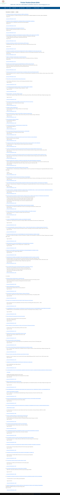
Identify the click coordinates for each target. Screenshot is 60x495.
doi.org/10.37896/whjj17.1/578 (11, 396)
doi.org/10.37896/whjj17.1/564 (11, 284)
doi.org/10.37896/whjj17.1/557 (11, 231)
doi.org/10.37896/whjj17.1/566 (11, 298)
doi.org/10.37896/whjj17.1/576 (11, 379)
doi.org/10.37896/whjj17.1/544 (11, 146)
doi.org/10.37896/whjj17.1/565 (11, 291)
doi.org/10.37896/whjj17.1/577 (11, 387)
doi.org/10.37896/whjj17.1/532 (11, 69)
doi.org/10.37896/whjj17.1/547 (11, 165)
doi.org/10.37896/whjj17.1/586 (11, 458)
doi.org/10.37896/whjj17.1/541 (11, 128)
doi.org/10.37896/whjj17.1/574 (11, 359)
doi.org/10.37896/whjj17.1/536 (11, 99)
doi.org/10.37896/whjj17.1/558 (11, 241)
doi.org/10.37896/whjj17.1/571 (11, 338)
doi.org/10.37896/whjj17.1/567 (11, 306)
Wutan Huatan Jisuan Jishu (30, 2)
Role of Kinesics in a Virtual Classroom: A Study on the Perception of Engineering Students (21, 325)
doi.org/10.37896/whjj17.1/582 (11, 428)
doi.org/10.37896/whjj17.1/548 (11, 174)
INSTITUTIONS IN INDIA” (11, 407)
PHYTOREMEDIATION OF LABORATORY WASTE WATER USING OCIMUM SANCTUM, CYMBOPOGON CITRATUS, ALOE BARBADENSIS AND (28, 389)
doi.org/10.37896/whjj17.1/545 (11, 152)
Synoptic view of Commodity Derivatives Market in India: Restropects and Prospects (20, 300)
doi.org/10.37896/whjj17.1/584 (11, 442)
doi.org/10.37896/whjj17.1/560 (11, 254)
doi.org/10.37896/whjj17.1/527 (11, 32)
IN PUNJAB (8, 372)
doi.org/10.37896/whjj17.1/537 (11, 105)
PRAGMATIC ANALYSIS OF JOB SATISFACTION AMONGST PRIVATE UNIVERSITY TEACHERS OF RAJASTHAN (23, 444)
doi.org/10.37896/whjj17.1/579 (11, 403)
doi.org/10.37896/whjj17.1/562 (11, 272)
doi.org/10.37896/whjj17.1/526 (11, 25)
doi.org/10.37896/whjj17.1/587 (11, 466)
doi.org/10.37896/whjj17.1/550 (11, 187)
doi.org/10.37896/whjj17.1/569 (11, 323)
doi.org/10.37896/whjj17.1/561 (11, 263)
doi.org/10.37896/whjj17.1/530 (11, 54)
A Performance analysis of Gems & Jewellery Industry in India (16, 460)
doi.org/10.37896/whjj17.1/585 (11, 450)
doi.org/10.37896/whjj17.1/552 (11, 203)
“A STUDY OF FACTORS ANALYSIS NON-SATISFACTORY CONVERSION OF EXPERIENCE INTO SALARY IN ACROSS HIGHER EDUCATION (28, 405)
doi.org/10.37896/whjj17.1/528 (11, 40)
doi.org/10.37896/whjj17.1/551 (11, 193)
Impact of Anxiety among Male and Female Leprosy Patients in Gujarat (18, 354)
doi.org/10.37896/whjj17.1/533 (11, 76)
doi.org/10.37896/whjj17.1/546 (11, 158)
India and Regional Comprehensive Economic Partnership (16, 316)
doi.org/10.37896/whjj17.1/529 (11, 48)
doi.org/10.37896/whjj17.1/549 (11, 180)
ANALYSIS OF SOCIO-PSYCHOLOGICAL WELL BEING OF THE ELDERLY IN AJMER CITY (20, 452)
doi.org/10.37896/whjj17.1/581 (11, 421)
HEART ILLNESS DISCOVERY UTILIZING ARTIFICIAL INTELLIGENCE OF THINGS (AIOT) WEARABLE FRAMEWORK (25, 485)
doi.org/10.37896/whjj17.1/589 (11, 483)
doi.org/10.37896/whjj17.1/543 (11, 140)
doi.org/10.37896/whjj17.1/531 (11, 61)
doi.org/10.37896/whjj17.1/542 (11, 134)
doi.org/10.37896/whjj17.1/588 (11, 474)
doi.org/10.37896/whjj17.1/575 (11, 367)
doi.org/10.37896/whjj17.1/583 (11, 435)
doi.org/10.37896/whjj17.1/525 (11, 18)
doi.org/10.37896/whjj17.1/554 (11, 214)
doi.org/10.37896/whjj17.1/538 (11, 111)
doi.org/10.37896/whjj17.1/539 (11, 117)
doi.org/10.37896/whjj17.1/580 (11, 413)
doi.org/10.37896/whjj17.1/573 (11, 351)
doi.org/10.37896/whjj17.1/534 (11, 84)
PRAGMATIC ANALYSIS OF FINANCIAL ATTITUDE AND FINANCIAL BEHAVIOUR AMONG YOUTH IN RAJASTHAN (24, 476)
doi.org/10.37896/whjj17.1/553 (11, 208)
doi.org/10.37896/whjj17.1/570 (11, 331)
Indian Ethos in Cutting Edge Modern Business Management (16, 78)
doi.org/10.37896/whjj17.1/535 (11, 91)
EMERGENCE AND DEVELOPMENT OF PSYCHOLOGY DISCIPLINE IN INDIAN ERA (19, 362)
